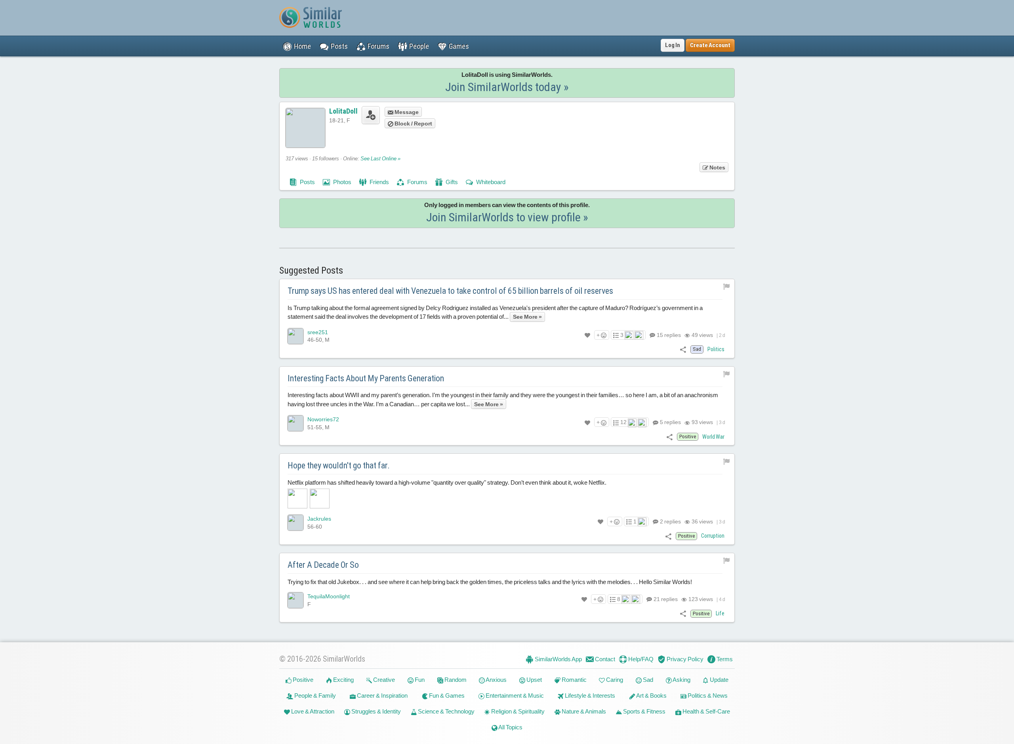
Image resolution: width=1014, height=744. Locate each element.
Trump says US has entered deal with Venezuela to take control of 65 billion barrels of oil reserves (450, 291)
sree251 (317, 332)
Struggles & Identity (375, 711)
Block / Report (412, 123)
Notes (716, 167)
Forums (416, 182)
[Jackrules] (295, 523)
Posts (307, 182)
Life (720, 613)
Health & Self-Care (705, 711)
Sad (647, 679)
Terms (724, 659)
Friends (378, 182)
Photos (341, 182)
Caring (614, 679)
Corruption (712, 536)
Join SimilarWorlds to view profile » (507, 217)
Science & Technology (446, 711)
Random (455, 679)
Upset (533, 679)
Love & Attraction (312, 711)
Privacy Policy (684, 659)
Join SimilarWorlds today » (507, 87)
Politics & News (707, 695)
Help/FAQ (640, 659)
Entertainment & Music (514, 695)
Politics (715, 349)
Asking (681, 679)
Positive (302, 679)
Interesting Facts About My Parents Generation (366, 378)
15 (668, 335)
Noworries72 (323, 419)
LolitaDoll (343, 111)
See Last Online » (380, 159)
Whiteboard (490, 182)
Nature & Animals (583, 711)
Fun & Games (446, 695)
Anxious (496, 679)
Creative (383, 679)
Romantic (573, 679)
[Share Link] (683, 349)
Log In (672, 45)
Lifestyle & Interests (589, 695)
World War (713, 437)
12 (623, 422)
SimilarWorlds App (558, 659)
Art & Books (651, 695)
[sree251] (295, 336)
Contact (604, 659)
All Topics (509, 727)
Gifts (451, 182)
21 (665, 599)
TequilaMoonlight (328, 596)
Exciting (343, 679)
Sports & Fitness (643, 711)
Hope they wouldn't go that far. (339, 465)
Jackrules (319, 519)
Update (718, 679)
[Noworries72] (295, 423)
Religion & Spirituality (517, 711)
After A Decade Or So (323, 565)
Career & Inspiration (382, 695)
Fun (419, 679)
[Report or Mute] (726, 286)
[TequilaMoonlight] (295, 600)
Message (406, 112)
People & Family (314, 695)
